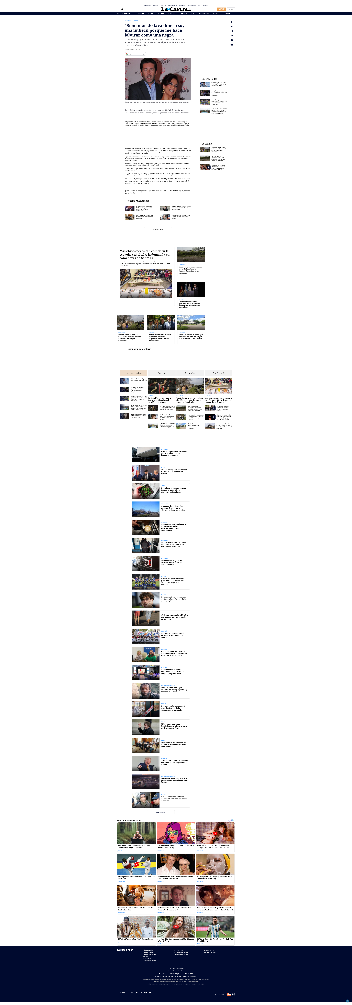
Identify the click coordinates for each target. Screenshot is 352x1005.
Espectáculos (204, 13)
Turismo (205, 5)
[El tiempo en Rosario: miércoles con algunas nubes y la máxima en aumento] (161, 618)
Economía (171, 13)
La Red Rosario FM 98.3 (181, 952)
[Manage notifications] (347, 1000)
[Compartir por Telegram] (231, 35)
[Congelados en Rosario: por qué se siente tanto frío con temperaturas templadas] (213, 93)
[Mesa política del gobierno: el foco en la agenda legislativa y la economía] (140, 217)
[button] (118, 9)
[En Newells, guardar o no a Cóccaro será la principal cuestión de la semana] (162, 408)
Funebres (182, 5)
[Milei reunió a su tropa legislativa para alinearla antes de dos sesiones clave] (175, 208)
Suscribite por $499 (221, 9)
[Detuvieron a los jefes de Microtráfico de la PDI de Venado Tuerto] (133, 416)
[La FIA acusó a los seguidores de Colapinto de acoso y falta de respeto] (162, 417)
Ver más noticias (160, 812)
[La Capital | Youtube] (146, 992)
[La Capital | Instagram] (141, 992)
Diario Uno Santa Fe (149, 952)
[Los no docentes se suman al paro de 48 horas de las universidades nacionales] (161, 709)
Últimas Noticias (123, 13)
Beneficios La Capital (194, 5)
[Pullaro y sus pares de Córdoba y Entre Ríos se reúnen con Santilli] (161, 472)
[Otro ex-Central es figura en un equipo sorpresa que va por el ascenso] (213, 84)
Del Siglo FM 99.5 (209, 950)
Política (136, 20)
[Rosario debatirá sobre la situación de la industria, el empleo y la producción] (161, 672)
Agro (193, 13)
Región (150, 13)
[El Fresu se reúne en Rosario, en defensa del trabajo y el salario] (161, 636)
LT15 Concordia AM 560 (181, 954)
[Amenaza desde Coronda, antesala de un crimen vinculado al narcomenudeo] (161, 509)
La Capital (128, 20)
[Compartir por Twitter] (231, 26)
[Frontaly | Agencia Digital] (229, 994)
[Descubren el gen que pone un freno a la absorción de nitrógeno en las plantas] (161, 491)
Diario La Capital (148, 950)
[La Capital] (176, 9)
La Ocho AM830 (178, 950)
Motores (155, 5)
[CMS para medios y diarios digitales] (219, 995)
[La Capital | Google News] (150, 992)
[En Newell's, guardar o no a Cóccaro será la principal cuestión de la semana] (162, 391)
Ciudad (141, 13)
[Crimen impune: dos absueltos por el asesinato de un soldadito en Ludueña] (161, 454)
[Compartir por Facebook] (231, 22)
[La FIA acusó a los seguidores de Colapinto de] (161, 600)
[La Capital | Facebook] (132, 992)
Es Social (227, 13)
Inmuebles (147, 5)
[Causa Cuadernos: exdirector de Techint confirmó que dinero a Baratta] (175, 217)
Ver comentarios (158, 229)
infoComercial (147, 958)
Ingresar (230, 9)
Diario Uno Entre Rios (149, 954)
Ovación (160, 13)
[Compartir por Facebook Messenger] (231, 40)
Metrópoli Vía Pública (149, 960)
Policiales (183, 13)
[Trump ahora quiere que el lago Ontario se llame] (161, 763)
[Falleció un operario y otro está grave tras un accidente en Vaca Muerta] (161, 781)
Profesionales (172, 5)
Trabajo (163, 5)
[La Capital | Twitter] (136, 992)
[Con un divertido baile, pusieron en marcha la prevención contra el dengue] (218, 408)
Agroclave (146, 956)
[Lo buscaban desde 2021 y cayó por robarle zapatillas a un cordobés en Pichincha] (161, 545)
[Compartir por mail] (231, 45)
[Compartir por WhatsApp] (231, 31)
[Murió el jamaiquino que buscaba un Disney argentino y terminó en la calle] (161, 690)
